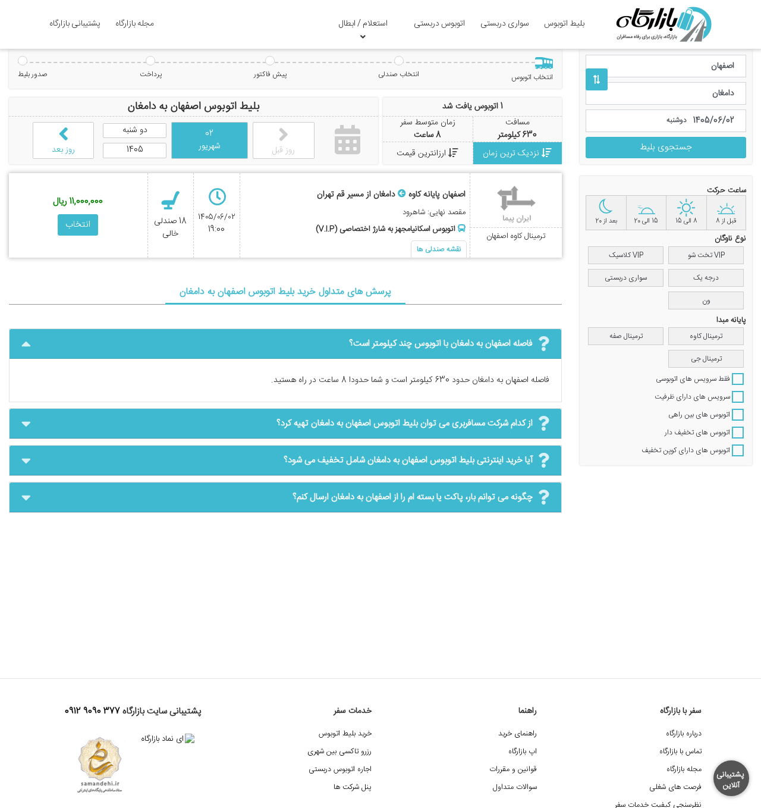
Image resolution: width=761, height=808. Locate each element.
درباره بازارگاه (684, 734)
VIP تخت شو (706, 255)
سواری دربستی (504, 24)
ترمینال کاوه (706, 336)
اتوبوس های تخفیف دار (698, 433)
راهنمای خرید (517, 734)
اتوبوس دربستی (439, 24)
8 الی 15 (686, 221)
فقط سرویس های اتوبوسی (694, 379)
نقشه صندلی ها (439, 249)
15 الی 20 (646, 221)
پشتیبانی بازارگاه (74, 24)
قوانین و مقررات (513, 769)
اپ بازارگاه (522, 752)
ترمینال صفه (626, 336)
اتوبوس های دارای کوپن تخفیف (686, 450)
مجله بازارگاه (134, 24)
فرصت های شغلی (675, 787)
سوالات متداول (515, 787)
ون (706, 300)
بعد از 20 (606, 221)
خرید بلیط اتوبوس (345, 734)
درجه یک (706, 278)
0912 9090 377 (92, 711)
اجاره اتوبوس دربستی (340, 769)
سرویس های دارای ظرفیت (693, 397)
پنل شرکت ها (353, 787)
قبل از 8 (726, 221)
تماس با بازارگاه (680, 752)
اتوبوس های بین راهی (700, 415)
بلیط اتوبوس (564, 24)
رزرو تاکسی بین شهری (339, 752)
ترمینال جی (706, 359)
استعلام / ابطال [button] (363, 24)
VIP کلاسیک (626, 255)
